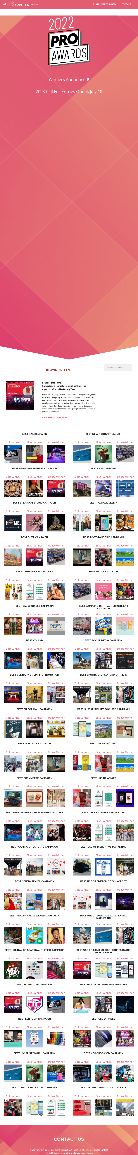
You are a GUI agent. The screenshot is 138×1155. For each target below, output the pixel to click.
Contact (126, 4)
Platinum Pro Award (104, 4)
